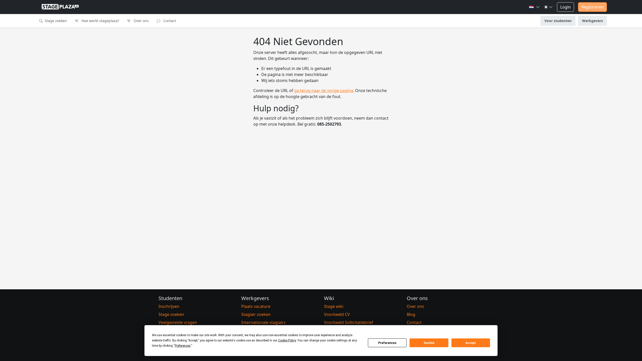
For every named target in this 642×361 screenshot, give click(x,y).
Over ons (141, 20)
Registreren (592, 7)
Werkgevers (592, 20)
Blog (411, 314)
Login (565, 7)
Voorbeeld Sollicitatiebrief (348, 322)
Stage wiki (333, 306)
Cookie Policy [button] (287, 340)
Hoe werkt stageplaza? (100, 20)
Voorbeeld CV (337, 314)
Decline (429, 343)
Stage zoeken (55, 20)
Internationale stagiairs (263, 322)
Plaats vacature (255, 306)
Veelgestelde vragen (177, 322)
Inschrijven (168, 306)
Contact (169, 20)
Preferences (387, 343)
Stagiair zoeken (256, 314)
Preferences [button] (183, 345)
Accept (470, 343)
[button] (534, 7)
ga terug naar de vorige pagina (323, 90)
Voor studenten (558, 20)
